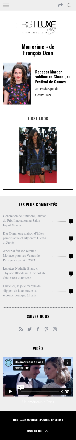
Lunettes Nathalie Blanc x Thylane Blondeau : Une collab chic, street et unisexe (24, 273)
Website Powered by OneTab (46, 419)
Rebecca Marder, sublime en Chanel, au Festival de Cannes (53, 77)
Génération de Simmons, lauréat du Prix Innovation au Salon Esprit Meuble (24, 220)
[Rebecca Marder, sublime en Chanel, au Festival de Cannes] (17, 83)
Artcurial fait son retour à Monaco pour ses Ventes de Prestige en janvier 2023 (21, 255)
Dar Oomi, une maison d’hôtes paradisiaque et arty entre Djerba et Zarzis (24, 238)
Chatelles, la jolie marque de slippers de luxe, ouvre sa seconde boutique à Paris (22, 290)
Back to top (34, 431)
